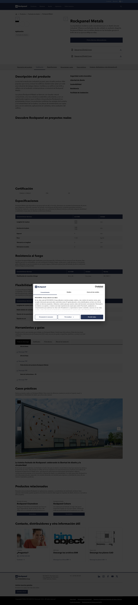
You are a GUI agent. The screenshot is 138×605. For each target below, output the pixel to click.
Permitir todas (92, 317)
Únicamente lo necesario (46, 317)
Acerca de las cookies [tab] (93, 292)
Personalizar (68, 317)
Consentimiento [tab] (45, 292)
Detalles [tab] (69, 292)
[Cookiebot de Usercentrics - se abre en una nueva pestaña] (96, 287)
